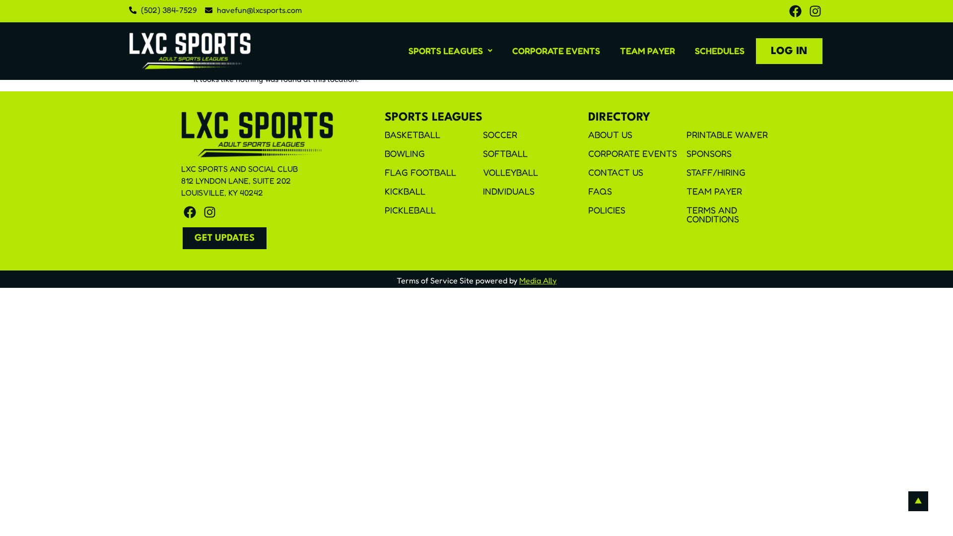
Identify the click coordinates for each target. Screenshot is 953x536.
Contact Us (615, 172)
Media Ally (537, 280)
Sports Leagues (445, 50)
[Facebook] (795, 11)
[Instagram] (815, 11)
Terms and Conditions (712, 214)
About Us (610, 134)
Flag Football (420, 172)
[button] (450, 51)
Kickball (405, 191)
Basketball (412, 134)
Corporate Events (556, 50)
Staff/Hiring (716, 172)
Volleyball (510, 172)
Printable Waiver (727, 134)
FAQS (600, 191)
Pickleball (410, 209)
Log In (789, 51)
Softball (505, 153)
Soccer (500, 134)
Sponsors (709, 153)
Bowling (405, 153)
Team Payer (647, 50)
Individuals (509, 191)
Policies (606, 209)
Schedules (720, 50)
